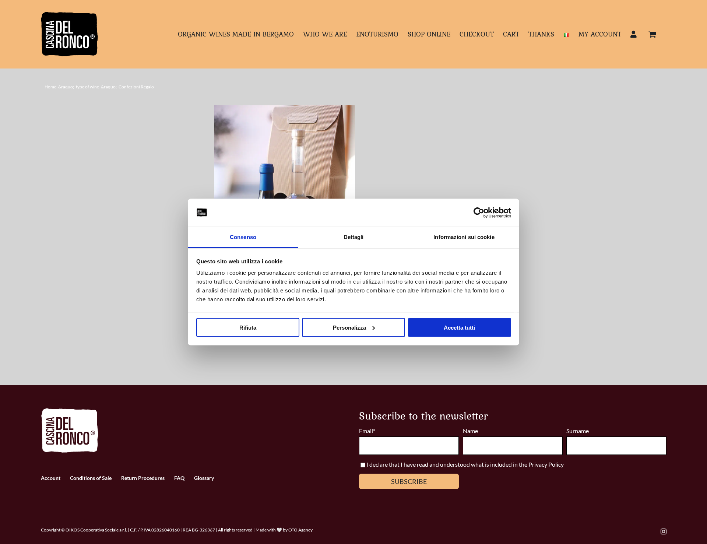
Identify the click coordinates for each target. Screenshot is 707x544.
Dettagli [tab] (354, 237)
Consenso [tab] (243, 237)
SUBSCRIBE (409, 481)
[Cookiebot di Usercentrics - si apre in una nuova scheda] (479, 212)
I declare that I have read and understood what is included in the (447, 464)
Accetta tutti (459, 327)
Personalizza (349, 327)
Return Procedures (143, 478)
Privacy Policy (546, 464)
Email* (367, 430)
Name (470, 430)
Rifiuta (247, 327)
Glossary (204, 478)
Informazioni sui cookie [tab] (463, 237)
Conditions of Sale (91, 478)
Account (50, 478)
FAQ (179, 478)
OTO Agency (300, 530)
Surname (577, 430)
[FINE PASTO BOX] (284, 195)
